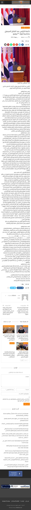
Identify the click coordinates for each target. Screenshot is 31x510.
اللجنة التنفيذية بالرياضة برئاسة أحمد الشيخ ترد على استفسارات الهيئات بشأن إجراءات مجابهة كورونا (22, 310)
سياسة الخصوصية (6, 501)
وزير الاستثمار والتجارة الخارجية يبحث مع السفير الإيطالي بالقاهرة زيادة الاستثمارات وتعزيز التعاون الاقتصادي (16, 430)
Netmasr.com (19, 507)
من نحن (27, 501)
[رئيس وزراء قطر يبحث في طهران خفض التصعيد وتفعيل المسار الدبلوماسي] (9, 329)
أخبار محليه (27, 28)
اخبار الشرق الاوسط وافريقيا (9, 326)
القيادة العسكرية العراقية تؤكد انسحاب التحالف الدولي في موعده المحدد (15, 442)
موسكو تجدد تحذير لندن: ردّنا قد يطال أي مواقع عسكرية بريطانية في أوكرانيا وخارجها (15, 414)
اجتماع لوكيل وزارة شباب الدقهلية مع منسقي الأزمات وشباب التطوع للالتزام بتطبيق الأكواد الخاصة (8, 310)
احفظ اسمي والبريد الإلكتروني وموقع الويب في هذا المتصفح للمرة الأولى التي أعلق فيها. (16, 400)
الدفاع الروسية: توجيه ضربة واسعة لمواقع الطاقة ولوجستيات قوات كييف (17, 447)
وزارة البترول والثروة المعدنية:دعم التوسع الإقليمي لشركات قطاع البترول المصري (15, 425)
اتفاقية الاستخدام (15, 501)
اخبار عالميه (25, 326)
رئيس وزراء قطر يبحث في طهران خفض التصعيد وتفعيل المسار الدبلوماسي (16, 419)
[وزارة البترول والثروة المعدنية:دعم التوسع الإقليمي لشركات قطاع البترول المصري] (22, 346)
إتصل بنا (22, 501)
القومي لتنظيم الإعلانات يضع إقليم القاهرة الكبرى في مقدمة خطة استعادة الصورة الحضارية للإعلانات (16, 466)
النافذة (23, 28)
